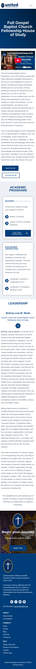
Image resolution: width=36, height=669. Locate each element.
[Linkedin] (24, 601)
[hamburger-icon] (31, 5)
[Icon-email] (18, 325)
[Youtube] (20, 601)
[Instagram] (16, 601)
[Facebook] (11, 601)
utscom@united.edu (21, 606)
